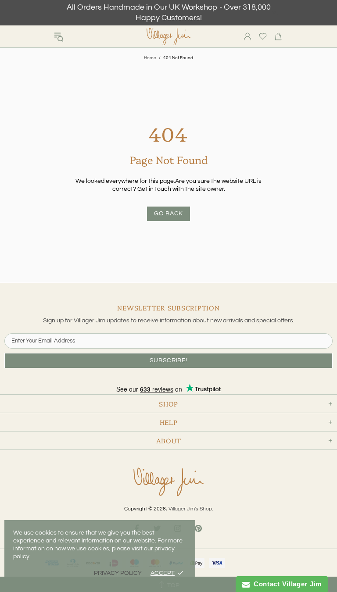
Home (150, 58)
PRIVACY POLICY (118, 573)
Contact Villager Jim (286, 584)
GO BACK (168, 213)
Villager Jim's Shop (168, 37)
